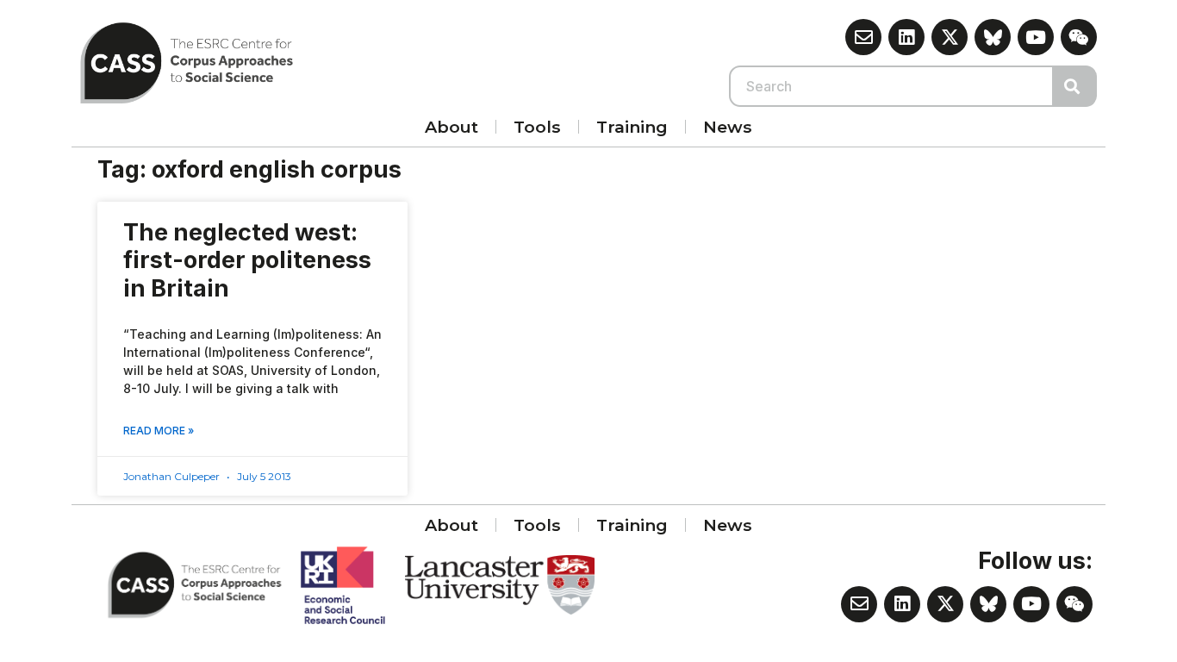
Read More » (158, 430)
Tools (537, 126)
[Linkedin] (906, 37)
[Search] (1075, 86)
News (727, 126)
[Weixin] (1079, 37)
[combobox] (892, 86)
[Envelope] (863, 37)
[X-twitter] (949, 37)
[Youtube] (1036, 37)
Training (632, 126)
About (451, 126)
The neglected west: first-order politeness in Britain (247, 260)
